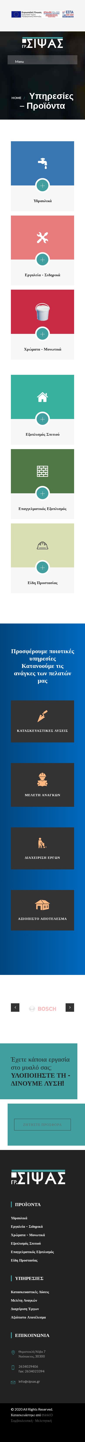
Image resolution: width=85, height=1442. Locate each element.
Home (16, 98)
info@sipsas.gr (29, 1381)
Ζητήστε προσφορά (42, 1124)
